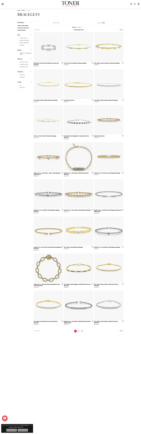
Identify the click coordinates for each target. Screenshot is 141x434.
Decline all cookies (11, 430)
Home (18, 10)
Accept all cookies (22, 430)
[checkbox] (22, 38)
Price (18, 35)
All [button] (82, 331)
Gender (19, 82)
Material (19, 59)
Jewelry (23, 10)
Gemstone (20, 71)
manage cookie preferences (16, 427)
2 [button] (78, 331)
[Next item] (91, 47)
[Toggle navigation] (3, 4)
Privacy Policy (24, 425)
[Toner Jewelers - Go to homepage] (70, 4)
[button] (131, 4)
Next (121, 29)
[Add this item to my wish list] (62, 63)
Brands (19, 50)
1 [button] (76, 331)
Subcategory (20, 22)
